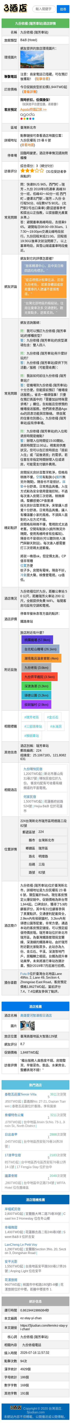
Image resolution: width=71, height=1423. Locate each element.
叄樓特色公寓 (14, 1115)
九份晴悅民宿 (32, 769)
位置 (23, 565)
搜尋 (63, 9)
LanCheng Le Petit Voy (21, 1244)
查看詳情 (29, 91)
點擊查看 (42, 79)
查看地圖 (27, 145)
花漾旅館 (11, 1280)
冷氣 (23, 575)
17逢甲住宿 (13, 1155)
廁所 (59, 477)
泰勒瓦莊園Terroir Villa (20, 1094)
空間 (39, 477)
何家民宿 (29, 796)
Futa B (25, 973)
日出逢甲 (11, 1134)
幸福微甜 (11, 1227)
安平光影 (11, 1261)
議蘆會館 (11, 1176)
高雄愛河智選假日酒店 (36, 1015)
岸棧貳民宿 (13, 1209)
